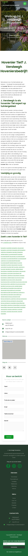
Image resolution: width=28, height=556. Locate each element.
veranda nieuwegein (12, 311)
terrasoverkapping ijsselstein (8, 303)
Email (6, 407)
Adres (6, 393)
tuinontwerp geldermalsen (8, 277)
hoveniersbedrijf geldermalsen (9, 262)
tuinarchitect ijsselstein (19, 307)
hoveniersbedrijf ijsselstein (15, 254)
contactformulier (7, 242)
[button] (5, 49)
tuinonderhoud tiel (6, 292)
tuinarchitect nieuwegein (7, 307)
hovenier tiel (10, 267)
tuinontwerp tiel (17, 273)
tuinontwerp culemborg (7, 275)
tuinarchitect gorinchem (19, 305)
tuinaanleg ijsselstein (6, 248)
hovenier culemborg (19, 267)
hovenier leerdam (5, 269)
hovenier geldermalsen (16, 269)
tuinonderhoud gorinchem (14, 290)
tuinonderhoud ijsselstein (7, 288)
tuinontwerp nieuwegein (19, 271)
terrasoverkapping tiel (14, 296)
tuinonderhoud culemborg (17, 292)
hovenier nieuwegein (12, 265)
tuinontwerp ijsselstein (7, 271)
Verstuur (8, 437)
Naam (6, 386)
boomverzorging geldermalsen (14, 286)
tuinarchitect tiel (20, 303)
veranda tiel (4, 309)
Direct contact (14, 34)
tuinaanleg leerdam (12, 252)
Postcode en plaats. (10, 400)
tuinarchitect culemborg (7, 305)
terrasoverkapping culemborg (9, 298)
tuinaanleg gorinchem (6, 250)
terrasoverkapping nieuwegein (15, 301)
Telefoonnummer (9, 413)
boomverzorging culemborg (8, 284)
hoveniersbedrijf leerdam (13, 260)
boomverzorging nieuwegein (14, 279)
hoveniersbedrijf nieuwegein (8, 256)
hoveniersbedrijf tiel (12, 258)
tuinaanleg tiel (16, 250)
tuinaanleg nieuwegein (18, 248)
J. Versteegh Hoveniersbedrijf (10, 5)
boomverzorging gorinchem (8, 282)
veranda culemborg (12, 309)
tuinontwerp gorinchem (7, 273)
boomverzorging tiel (21, 282)
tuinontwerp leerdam (18, 275)
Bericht (6, 420)
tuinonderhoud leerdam (7, 294)
